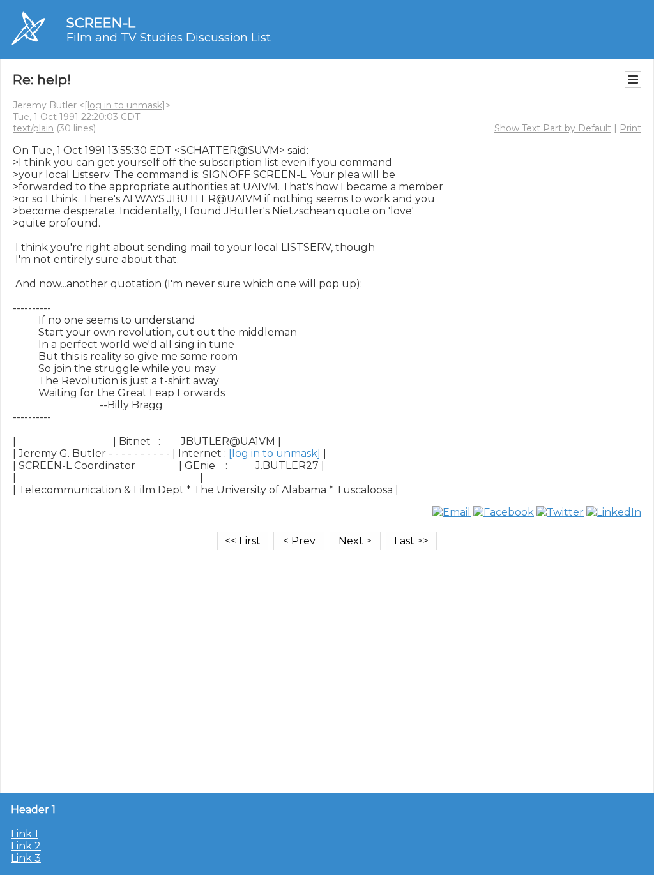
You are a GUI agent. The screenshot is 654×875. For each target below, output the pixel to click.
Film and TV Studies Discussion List (168, 38)
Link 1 (24, 834)
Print (630, 128)
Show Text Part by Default (552, 128)
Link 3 (26, 858)
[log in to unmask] (124, 105)
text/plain (33, 128)
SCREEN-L (100, 23)
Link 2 (26, 846)
